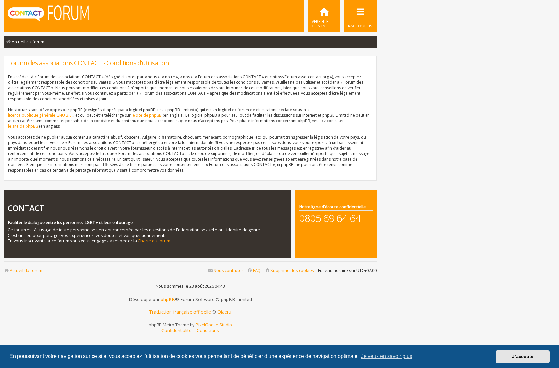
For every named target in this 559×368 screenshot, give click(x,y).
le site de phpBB (147, 115)
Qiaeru (224, 312)
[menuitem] (324, 16)
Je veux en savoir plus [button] (386, 356)
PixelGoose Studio (214, 325)
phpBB (168, 299)
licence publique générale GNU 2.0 (39, 115)
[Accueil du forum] (48, 15)
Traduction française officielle (180, 312)
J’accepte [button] (522, 356)
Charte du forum (154, 241)
